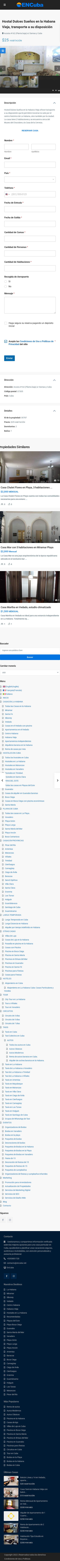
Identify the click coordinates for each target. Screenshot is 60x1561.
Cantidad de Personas (16, 247)
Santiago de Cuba (12, 907)
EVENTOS (7, 1123)
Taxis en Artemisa (12, 1080)
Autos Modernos (16, 1053)
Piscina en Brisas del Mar (17, 1438)
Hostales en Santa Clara (15, 777)
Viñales (8, 857)
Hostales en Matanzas (14, 765)
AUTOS (10, 1040)
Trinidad (8, 860)
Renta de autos (13, 1407)
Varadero (9, 817)
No (10, 286)
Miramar (8, 710)
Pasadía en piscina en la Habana (19, 943)
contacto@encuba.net (16, 1263)
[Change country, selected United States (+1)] (7, 194)
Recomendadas (13, 1317)
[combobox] (30, 179)
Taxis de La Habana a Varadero (18, 1068)
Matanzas (9, 853)
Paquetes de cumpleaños (16, 1170)
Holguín (8, 899)
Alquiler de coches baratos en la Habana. (26, 1060)
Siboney (8, 718)
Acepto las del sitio (31, 343)
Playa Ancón (10, 833)
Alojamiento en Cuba (14, 983)
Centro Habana (11, 733)
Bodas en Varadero (13, 1131)
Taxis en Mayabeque (14, 1084)
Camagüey (9, 868)
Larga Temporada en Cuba (16, 920)
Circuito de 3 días (12, 1016)
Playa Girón (10, 821)
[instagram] (10, 1220)
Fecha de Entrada (13, 202)
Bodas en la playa (12, 1135)
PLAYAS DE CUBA (10, 809)
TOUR (5, 995)
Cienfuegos (10, 864)
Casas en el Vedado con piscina (18, 726)
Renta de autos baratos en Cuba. (23, 1057)
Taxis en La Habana (13, 1064)
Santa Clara (10, 888)
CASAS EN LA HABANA (13, 702)
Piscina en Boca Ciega (14, 951)
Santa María (10, 805)
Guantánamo (11, 911)
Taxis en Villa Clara (13, 1092)
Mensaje (9, 293)
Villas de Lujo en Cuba (16, 1426)
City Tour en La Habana (15, 999)
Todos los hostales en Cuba (17, 757)
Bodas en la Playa (14, 1457)
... (26, 499)
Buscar (30, 657)
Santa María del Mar (13, 829)
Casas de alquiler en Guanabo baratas (21, 793)
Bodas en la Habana (15, 1461)
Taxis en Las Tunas (13, 1107)
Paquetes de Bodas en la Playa (18, 1150)
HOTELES (7, 978)
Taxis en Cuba (11, 1032)
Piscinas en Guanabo (14, 963)
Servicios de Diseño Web (15, 1198)
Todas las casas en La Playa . (17, 813)
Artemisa (9, 849)
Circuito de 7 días (12, 1023)
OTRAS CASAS (9, 931)
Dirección (9, 380)
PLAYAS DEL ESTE (11, 781)
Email (7, 158)
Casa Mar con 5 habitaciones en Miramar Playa (27, 547)
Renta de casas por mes (15, 749)
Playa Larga (10, 825)
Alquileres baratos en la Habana (19, 745)
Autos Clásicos (15, 1049)
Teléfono (9, 188)
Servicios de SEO (12, 1194)
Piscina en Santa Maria (17, 1434)
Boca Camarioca (12, 837)
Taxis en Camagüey (13, 1103)
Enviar (9, 358)
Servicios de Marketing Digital (17, 1190)
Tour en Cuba (12, 1453)
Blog (5, 1202)
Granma (8, 892)
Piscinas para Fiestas (14, 971)
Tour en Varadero (12, 1007)
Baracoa (8, 876)
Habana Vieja (11, 737)
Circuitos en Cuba (14, 1449)
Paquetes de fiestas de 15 (16, 1166)
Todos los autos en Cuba (19, 1045)
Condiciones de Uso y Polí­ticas (17, 1559)
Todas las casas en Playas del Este (20, 785)
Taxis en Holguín (12, 1111)
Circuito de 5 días (12, 1019)
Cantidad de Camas (14, 232)
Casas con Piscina (13, 947)
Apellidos (35, 152)
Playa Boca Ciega (14, 1324)
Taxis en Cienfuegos (13, 1099)
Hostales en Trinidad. (14, 773)
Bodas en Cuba (13, 1465)
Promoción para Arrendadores (18, 1182)
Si (9, 281)
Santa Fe (9, 714)
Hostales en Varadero (14, 769)
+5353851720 (13, 1258)
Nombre (7, 152)
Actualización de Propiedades (18, 1186)
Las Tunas (9, 895)
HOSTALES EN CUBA (12, 753)
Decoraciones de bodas (15, 1143)
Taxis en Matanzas (13, 1088)
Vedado (8, 722)
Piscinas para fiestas (16, 1446)
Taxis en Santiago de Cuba (16, 1115)
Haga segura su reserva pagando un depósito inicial (31, 324)
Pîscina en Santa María (15, 955)
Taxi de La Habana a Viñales (17, 1076)
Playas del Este (13, 1321)
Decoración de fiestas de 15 (17, 1162)
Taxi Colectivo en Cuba (14, 1036)
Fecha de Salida (13, 217)
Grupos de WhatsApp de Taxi (17, 1119)
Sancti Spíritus (11, 880)
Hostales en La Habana (15, 761)
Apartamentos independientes (18, 741)
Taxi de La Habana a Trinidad (17, 1072)
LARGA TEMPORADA (12, 915)
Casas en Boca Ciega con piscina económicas (24, 801)
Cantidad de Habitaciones (18, 262)
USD (4, 672)
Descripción (10, 103)
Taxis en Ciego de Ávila (14, 1095)
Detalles (8, 410)
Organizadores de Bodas (15, 1127)
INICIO (6, 698)
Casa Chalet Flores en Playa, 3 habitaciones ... (26, 487)
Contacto (7, 1206)
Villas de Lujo (10, 936)
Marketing (7, 1178)
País (7, 173)
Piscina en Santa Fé (13, 967)
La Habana (11, 1289)
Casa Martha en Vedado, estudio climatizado (26, 607)
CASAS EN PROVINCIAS (13, 840)
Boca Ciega (10, 797)
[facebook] (3, 1220)
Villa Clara (9, 884)
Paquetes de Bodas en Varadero (19, 1154)
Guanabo (9, 789)
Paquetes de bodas (13, 1139)
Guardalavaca (11, 903)
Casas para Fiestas (13, 975)
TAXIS (5, 1027)
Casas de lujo (12, 1422)
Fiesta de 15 (10, 1158)
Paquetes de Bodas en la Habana (19, 1147)
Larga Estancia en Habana (16, 923)
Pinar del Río (10, 845)
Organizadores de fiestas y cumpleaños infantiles (26, 1174)
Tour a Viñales (11, 1003)
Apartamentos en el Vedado (17, 729)
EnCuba (10, 1267)
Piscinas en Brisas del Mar (16, 959)
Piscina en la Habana (16, 1418)
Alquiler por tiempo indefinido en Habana (22, 927)
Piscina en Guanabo (15, 1442)
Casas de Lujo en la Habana (17, 940)
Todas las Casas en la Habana (18, 706)
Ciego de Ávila (11, 872)
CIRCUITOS (8, 1011)
